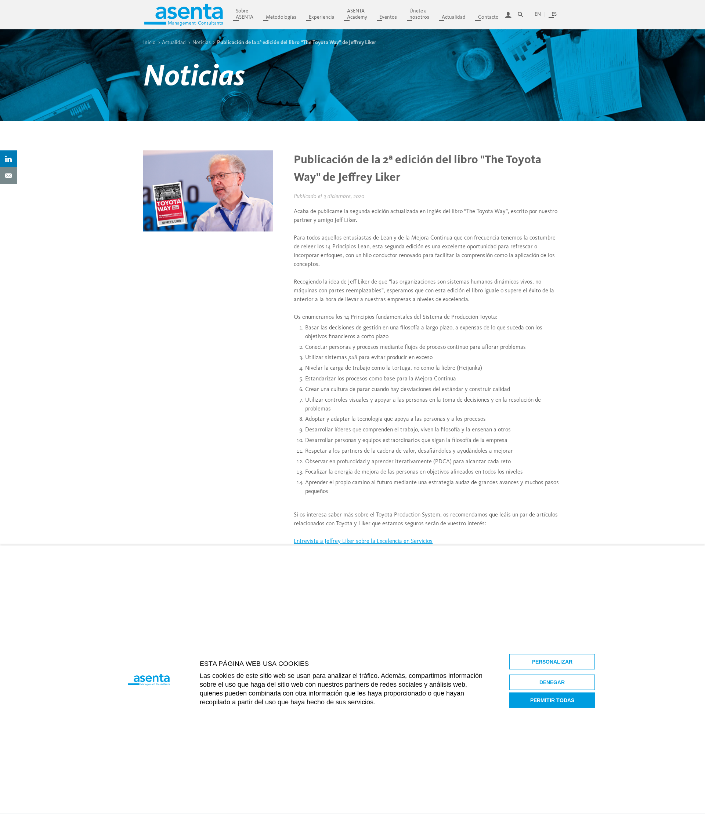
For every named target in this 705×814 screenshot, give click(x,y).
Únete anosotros (419, 14)
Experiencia (322, 17)
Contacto (488, 17)
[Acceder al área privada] (508, 14)
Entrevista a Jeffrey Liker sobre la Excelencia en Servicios (363, 540)
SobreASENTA (244, 14)
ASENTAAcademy (357, 14)
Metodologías (281, 17)
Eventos (388, 17)
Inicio (149, 42)
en (538, 14)
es (554, 14)
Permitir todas (552, 700)
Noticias (201, 42)
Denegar (552, 682)
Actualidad (454, 17)
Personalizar (552, 662)
